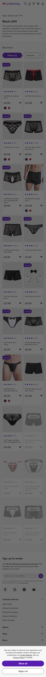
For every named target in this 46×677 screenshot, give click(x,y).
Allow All (23, 663)
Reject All (23, 671)
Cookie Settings (26, 655)
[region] (23, 661)
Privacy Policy (18, 657)
